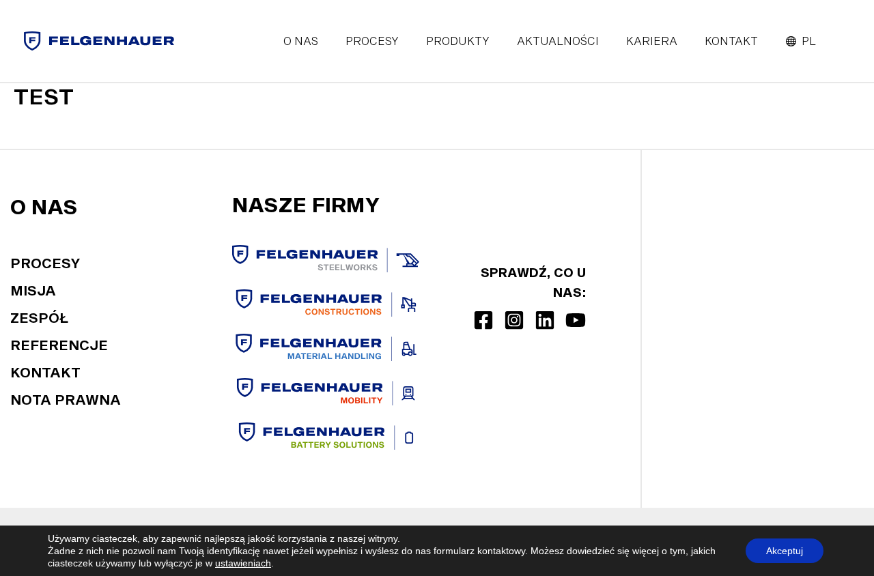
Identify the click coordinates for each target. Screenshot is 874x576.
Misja (33, 290)
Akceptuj (784, 550)
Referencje (59, 344)
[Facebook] (483, 320)
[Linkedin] (545, 320)
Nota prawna (65, 399)
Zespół (39, 317)
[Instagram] (514, 320)
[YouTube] (575, 320)
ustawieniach (243, 563)
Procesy (45, 263)
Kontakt (45, 372)
